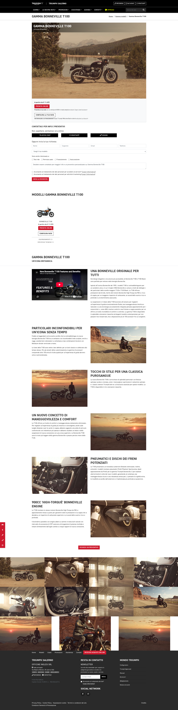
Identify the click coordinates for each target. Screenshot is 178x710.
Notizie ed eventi (125, 685)
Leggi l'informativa (88, 172)
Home (111, 16)
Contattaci (48, 675)
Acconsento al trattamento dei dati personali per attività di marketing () (64, 174)
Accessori (123, 677)
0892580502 (120, 3)
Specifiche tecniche (45, 242)
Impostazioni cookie (59, 703)
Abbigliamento (124, 681)
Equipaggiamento (45, 239)
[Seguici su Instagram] (88, 694)
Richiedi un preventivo (89, 547)
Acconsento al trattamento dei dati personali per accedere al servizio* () (65, 172)
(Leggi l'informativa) (89, 683)
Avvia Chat (45, 135)
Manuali (122, 673)
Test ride (37, 159)
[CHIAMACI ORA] (2, 540)
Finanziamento (62, 159)
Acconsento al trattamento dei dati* (93, 681)
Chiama (104, 135)
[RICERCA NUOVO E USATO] (2, 524)
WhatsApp (141, 3)
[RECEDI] (2, 545)
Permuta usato (48, 159)
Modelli (41, 652)
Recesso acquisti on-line (95, 652)
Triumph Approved (125, 669)
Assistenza (75, 10)
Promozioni (63, 10)
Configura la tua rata (45, 115)
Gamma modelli (120, 16)
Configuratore (124, 665)
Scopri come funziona (81, 110)
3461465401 (130, 3)
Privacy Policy (36, 703)
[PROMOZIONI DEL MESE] (2, 529)
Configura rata (45, 233)
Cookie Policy (47, 703)
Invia (104, 677)
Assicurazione (75, 159)
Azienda (87, 10)
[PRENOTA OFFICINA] (2, 535)
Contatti (97, 10)
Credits (143, 703)
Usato (49, 652)
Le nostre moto (48, 10)
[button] (143, 10)
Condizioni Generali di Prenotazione (44, 705)
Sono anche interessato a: (40, 156)
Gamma (36, 10)
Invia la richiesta (40, 179)
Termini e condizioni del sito (77, 703)
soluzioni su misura (81, 118)
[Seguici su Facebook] (83, 694)
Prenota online (42, 106)
